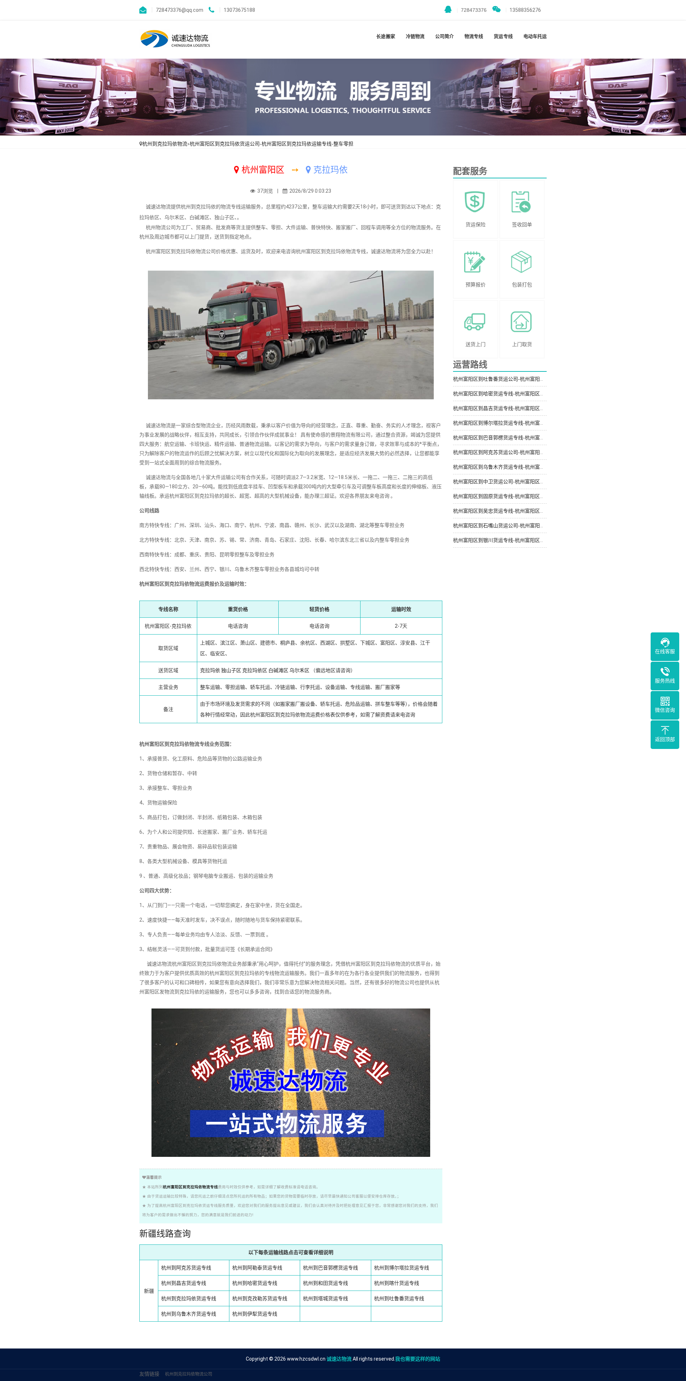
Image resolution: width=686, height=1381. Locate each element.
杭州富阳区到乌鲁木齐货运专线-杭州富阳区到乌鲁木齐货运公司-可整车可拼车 (540, 467)
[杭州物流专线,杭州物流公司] (176, 39)
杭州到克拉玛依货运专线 (188, 1298)
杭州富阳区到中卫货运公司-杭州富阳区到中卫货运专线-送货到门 (525, 481)
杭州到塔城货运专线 (325, 1298)
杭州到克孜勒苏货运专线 (259, 1298)
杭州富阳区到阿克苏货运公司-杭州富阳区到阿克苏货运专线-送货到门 (530, 452)
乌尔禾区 (299, 670)
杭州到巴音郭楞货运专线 (330, 1268)
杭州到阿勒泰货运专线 (257, 1268)
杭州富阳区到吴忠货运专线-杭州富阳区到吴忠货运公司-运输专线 (525, 511)
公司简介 (444, 36)
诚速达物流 (339, 1359)
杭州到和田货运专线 (325, 1283)
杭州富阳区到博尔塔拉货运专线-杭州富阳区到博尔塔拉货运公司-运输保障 (535, 423)
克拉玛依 (210, 670)
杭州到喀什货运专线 (396, 1283)
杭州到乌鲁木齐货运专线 (188, 1314)
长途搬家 (385, 36)
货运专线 (503, 36)
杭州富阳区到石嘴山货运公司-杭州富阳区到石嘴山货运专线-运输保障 (530, 525)
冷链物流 (415, 36)
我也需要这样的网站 (417, 1359)
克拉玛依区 (254, 670)
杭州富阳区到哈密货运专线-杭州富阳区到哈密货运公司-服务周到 (525, 393)
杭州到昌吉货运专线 (183, 1283)
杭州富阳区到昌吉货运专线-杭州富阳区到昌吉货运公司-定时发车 (525, 408)
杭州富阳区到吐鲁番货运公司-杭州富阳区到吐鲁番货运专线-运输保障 (530, 379)
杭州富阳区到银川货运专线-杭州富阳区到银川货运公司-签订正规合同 (530, 540)
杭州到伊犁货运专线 (254, 1314)
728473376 (472, 10)
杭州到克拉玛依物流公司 (188, 1374)
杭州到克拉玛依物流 (164, 144)
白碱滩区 (278, 670)
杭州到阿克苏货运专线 (186, 1268)
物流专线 (473, 36)
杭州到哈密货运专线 (254, 1283)
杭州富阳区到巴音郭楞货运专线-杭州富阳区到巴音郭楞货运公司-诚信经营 (535, 437)
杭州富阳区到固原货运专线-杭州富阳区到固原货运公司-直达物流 (525, 496)
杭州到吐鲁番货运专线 (399, 1298)
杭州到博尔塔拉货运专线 (401, 1268)
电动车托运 (535, 36)
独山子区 (231, 670)
